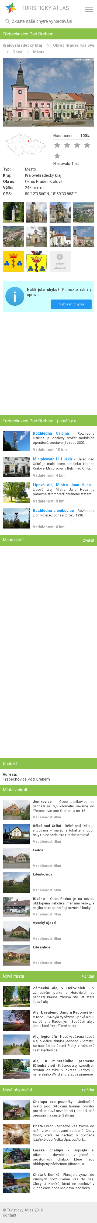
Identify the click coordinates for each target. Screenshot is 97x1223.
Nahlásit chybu (71, 304)
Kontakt (9, 1215)
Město (30, 169)
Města (38, 52)
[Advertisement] (48, 364)
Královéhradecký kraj (22, 45)
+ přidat (87, 976)
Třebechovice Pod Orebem (26, 779)
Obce (17, 52)
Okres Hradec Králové (74, 45)
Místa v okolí (15, 789)
